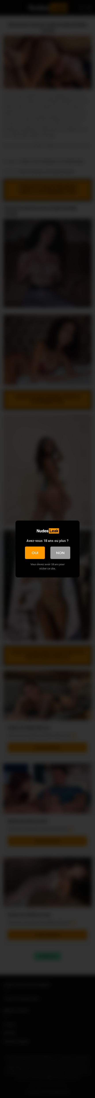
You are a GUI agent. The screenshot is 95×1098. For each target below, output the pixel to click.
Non (60, 553)
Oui (35, 553)
